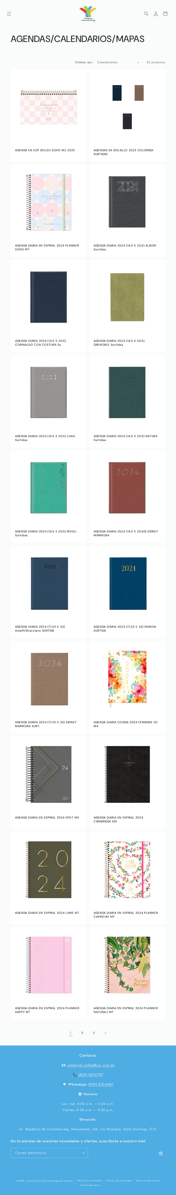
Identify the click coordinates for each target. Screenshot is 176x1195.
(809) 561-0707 (90, 1074)
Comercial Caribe (36, 1181)
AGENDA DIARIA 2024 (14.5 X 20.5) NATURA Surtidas (126, 438)
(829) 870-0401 (100, 1084)
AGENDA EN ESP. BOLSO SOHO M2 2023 (45, 150)
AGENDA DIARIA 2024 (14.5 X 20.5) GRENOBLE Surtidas (119, 343)
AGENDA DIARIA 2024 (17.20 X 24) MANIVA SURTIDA (125, 628)
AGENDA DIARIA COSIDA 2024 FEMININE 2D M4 (125, 724)
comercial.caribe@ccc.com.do (91, 1065)
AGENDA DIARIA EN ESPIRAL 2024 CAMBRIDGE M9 (118, 819)
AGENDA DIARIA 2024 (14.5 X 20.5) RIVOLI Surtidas (46, 533)
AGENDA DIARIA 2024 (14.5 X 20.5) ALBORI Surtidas (125, 247)
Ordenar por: (84, 62)
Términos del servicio (148, 1180)
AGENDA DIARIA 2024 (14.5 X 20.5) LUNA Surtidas (45, 438)
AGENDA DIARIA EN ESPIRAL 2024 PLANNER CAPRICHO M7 (126, 915)
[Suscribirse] (83, 1153)
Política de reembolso (89, 1180)
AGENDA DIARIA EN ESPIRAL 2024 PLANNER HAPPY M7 (47, 1010)
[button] (9, 14)
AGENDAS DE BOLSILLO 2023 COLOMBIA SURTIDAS (123, 152)
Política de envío (90, 1185)
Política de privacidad (119, 1180)
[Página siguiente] (105, 1033)
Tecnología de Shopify (60, 1181)
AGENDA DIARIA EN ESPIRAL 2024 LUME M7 (47, 913)
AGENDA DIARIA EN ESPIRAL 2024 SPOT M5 (47, 817)
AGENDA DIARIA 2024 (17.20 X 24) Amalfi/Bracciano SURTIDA (40, 628)
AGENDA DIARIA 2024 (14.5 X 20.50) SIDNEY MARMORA (126, 533)
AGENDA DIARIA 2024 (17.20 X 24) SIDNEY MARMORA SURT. (46, 724)
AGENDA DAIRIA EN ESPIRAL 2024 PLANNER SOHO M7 (47, 247)
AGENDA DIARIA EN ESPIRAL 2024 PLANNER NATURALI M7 (126, 1010)
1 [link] (70, 1032)
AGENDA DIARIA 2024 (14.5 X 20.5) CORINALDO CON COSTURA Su (40, 343)
